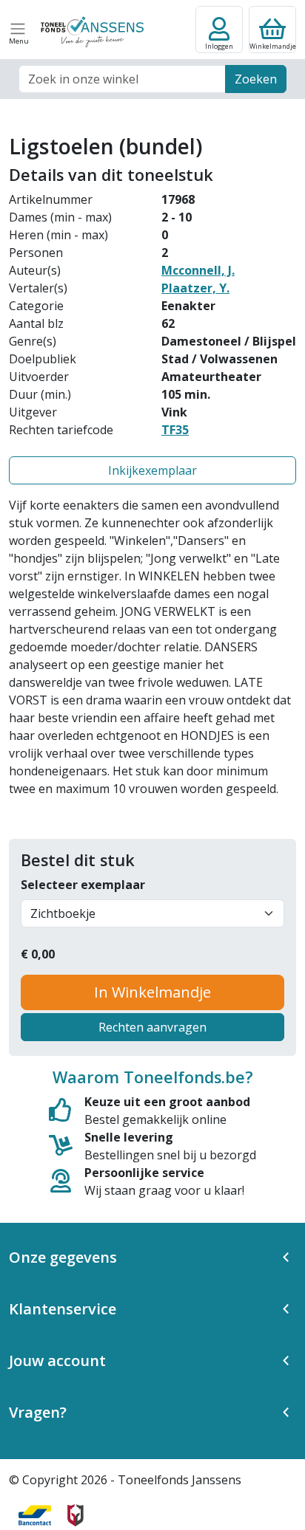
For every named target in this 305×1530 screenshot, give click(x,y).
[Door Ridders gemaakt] (75, 1515)
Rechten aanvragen (152, 1027)
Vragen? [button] (38, 1412)
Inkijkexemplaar (152, 470)
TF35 (175, 430)
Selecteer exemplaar (83, 885)
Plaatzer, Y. (195, 288)
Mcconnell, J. (198, 270)
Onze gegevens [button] (63, 1257)
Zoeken (256, 79)
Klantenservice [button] (62, 1309)
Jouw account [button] (57, 1361)
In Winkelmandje (152, 992)
